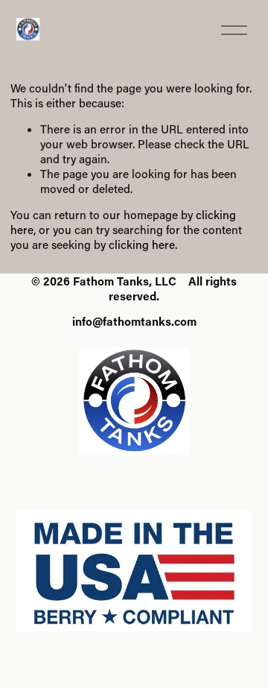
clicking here (142, 244)
